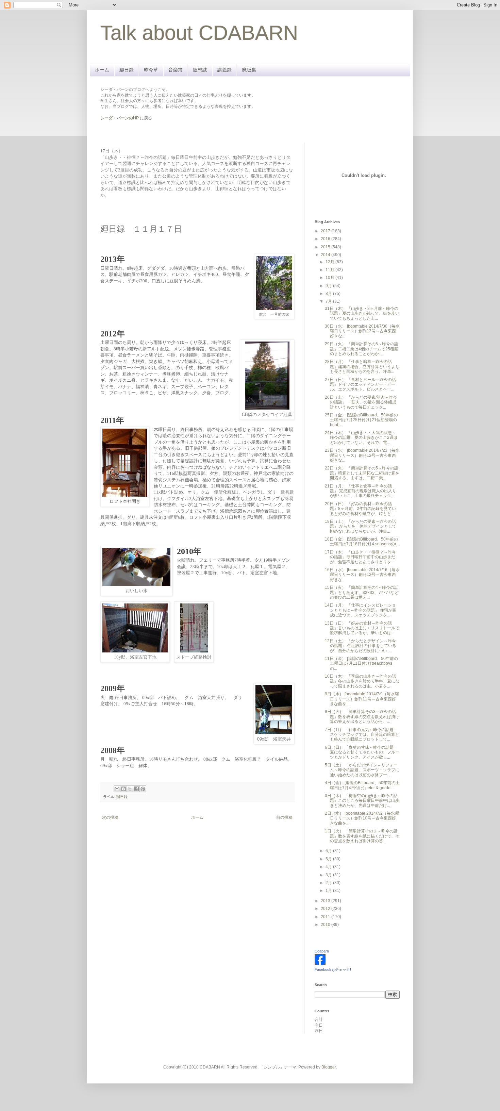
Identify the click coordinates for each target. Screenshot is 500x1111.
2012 (326, 908)
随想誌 (200, 69)
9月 (329, 285)
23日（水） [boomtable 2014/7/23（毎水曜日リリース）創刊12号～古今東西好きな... (362, 455)
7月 (329, 301)
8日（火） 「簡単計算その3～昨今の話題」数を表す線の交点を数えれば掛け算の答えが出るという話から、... (362, 716)
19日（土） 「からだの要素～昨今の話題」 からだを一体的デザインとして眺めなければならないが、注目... (360, 526)
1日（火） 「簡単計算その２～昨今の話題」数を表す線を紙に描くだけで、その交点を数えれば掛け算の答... (362, 836)
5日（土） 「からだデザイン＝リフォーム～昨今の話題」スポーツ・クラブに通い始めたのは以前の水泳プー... (362, 770)
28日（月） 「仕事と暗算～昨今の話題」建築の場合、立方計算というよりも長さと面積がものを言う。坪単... (362, 366)
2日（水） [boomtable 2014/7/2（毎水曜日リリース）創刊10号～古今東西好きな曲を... (362, 818)
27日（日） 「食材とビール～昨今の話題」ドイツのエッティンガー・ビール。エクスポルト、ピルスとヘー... (360, 384)
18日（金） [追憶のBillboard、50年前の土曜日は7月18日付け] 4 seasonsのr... (362, 541)
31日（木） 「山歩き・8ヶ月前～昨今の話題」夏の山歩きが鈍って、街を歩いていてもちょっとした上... (362, 313)
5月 (329, 859)
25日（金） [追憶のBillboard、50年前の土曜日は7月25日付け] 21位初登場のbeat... (361, 420)
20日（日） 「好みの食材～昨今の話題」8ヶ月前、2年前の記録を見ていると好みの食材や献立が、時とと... (360, 508)
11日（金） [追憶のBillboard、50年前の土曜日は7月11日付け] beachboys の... (361, 663)
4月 (329, 866)
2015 (326, 247)
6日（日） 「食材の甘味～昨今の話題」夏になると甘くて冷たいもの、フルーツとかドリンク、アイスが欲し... (362, 752)
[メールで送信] (117, 788)
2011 (326, 916)
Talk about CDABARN (199, 32)
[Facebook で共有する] (136, 788)
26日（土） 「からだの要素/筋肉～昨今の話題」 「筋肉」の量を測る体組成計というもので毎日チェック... (361, 402)
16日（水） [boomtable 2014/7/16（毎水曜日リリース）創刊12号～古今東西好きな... (362, 574)
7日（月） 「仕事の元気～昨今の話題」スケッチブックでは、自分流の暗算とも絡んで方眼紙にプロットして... (362, 734)
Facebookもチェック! (333, 969)
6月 (329, 850)
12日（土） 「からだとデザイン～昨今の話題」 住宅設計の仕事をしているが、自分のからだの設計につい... (360, 646)
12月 (330, 262)
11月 (330, 269)
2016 (326, 238)
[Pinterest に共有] (142, 788)
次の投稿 (110, 817)
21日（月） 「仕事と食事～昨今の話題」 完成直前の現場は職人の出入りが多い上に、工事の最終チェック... (360, 491)
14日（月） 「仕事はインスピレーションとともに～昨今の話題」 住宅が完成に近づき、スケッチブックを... (360, 610)
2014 (326, 254)
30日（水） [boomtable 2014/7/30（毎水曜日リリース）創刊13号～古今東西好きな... (362, 331)
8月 (329, 293)
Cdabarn (322, 951)
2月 (329, 882)
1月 (329, 890)
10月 (330, 277)
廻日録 (126, 69)
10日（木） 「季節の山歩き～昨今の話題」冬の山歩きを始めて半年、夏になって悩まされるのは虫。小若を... (362, 681)
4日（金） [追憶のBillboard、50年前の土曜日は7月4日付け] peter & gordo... (362, 785)
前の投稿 (284, 817)
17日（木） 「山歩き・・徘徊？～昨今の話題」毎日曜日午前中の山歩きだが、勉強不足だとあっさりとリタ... (360, 557)
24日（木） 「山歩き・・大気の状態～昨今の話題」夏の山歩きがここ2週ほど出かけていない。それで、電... (361, 437)
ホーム (102, 69)
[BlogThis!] (123, 788)
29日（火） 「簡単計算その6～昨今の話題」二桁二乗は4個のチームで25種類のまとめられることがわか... (361, 349)
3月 (329, 875)
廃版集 (249, 69)
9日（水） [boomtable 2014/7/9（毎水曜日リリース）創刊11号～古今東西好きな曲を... (362, 699)
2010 (326, 924)
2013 (326, 900)
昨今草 (151, 69)
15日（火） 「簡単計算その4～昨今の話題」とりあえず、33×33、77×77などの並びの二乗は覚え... (362, 592)
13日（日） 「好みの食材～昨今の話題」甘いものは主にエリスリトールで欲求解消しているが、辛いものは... (362, 628)
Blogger (328, 1067)
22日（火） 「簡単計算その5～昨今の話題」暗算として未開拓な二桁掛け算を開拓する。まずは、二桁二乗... (362, 473)
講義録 (224, 69)
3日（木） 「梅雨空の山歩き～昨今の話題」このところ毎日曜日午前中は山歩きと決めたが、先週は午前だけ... (362, 800)
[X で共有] (130, 788)
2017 (326, 231)
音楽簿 (175, 69)
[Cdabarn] (320, 963)
